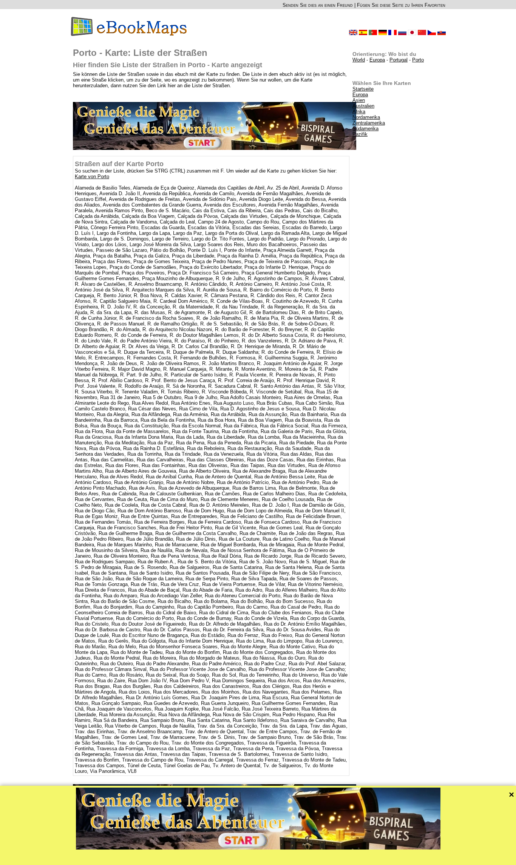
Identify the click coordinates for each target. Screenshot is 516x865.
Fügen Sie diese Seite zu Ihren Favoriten (401, 5)
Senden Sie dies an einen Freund (318, 5)
